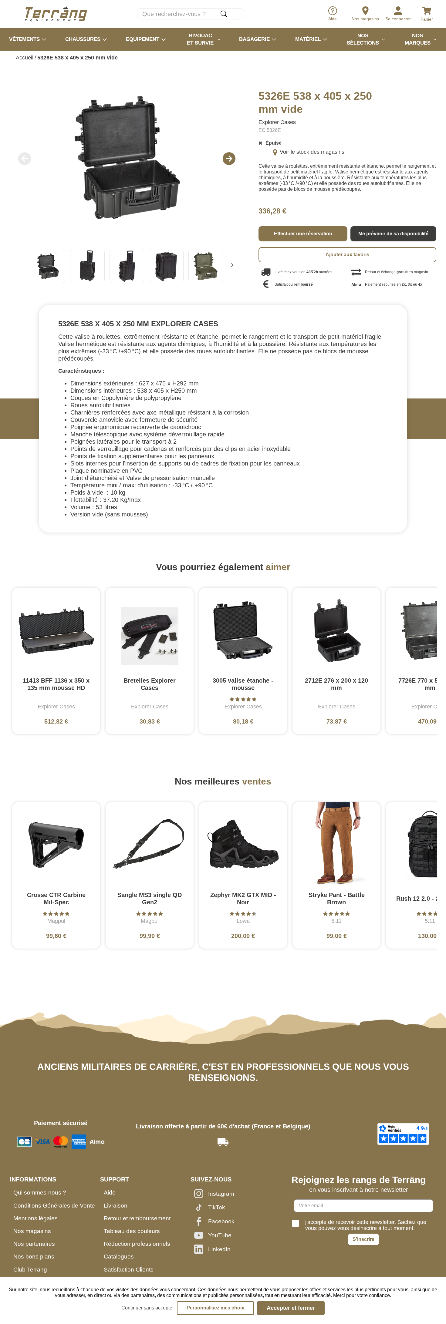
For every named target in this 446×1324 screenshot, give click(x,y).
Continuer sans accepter (147, 1307)
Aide (110, 1192)
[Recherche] (223, 14)
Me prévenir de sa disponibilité (393, 233)
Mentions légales (35, 1218)
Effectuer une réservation (303, 233)
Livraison (115, 1205)
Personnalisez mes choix (215, 1307)
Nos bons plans (33, 1256)
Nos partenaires (34, 1244)
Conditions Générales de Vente (54, 1205)
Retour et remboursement (137, 1218)
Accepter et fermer (291, 1308)
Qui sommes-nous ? (39, 1192)
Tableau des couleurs (132, 1231)
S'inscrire (363, 1239)
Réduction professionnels (137, 1244)
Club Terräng (30, 1269)
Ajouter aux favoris (347, 254)
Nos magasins (32, 1231)
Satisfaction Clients (129, 1269)
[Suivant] (232, 265)
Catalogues (119, 1256)
